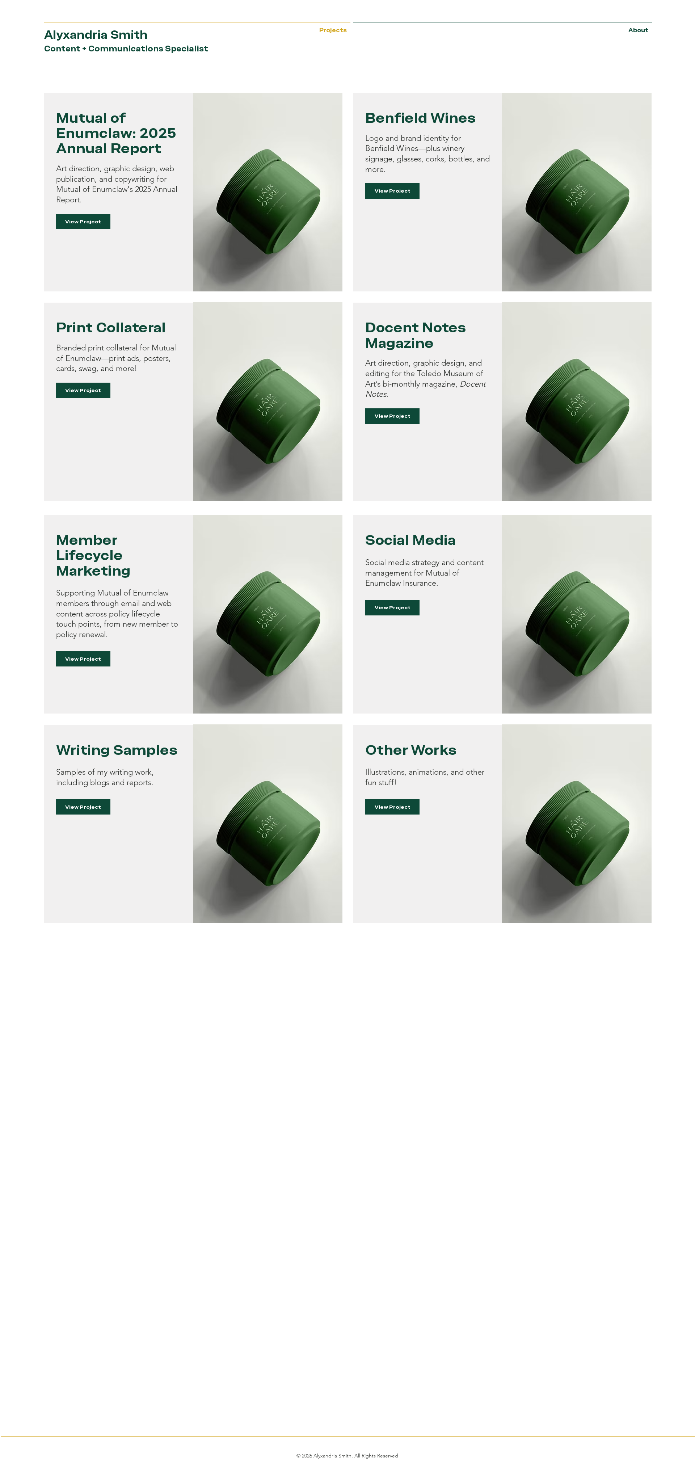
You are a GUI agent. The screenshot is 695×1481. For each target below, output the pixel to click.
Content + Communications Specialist (126, 48)
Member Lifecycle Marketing (93, 555)
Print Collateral (111, 328)
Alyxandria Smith (96, 34)
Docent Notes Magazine (415, 335)
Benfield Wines (420, 118)
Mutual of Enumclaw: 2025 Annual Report (116, 133)
